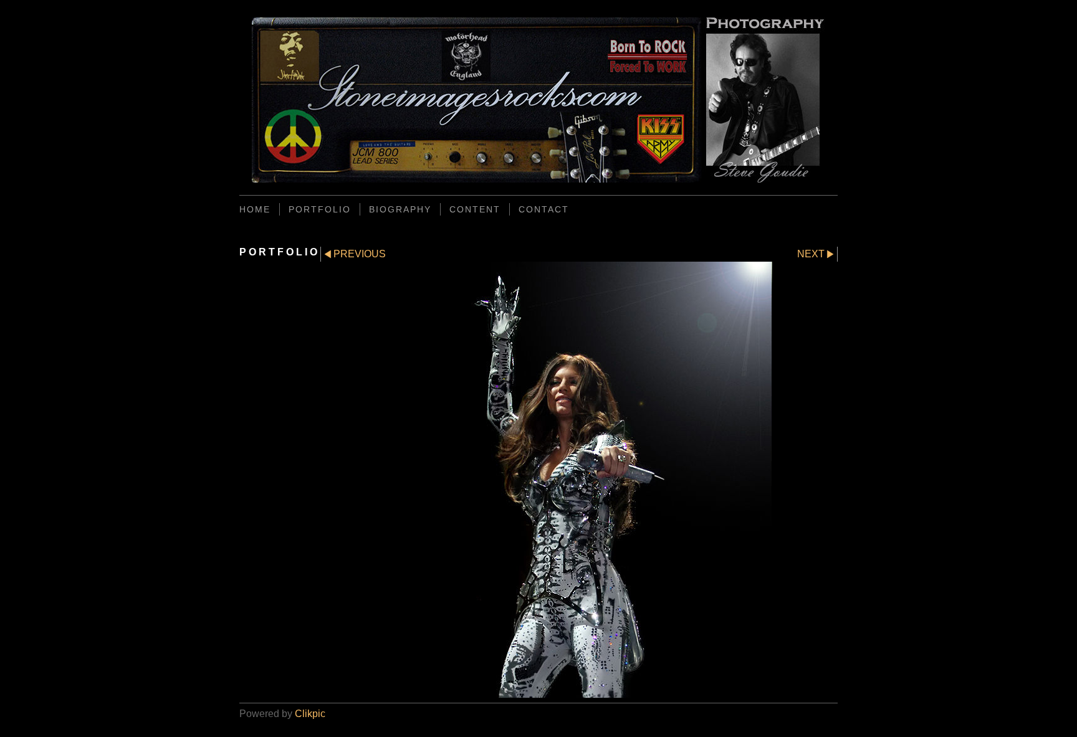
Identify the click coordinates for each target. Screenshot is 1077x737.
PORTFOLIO (320, 209)
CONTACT (544, 209)
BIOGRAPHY (400, 209)
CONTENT (474, 209)
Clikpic (310, 713)
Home (254, 209)
